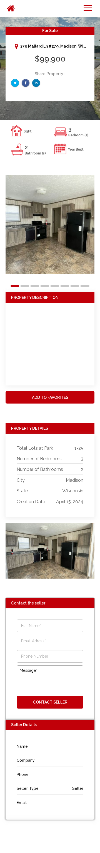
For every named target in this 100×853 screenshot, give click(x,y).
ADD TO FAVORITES (50, 397)
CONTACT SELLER (50, 702)
